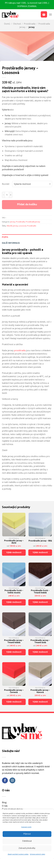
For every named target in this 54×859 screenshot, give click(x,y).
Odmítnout (27, 841)
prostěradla (20, 350)
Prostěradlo (31, 226)
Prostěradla (29, 23)
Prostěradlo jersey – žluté (13, 542)
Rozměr (6, 184)
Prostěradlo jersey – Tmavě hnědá (13, 641)
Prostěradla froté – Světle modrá (14, 591)
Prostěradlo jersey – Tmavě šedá (40, 641)
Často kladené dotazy (12, 809)
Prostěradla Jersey (33, 222)
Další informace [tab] (11, 243)
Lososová (22, 226)
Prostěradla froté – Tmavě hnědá (40, 591)
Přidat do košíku (27, 204)
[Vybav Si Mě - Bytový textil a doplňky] (10, 14)
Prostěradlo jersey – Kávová (40, 691)
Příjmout (27, 834)
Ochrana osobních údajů (37, 854)
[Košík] (44, 14)
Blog (4, 802)
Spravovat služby (26, 827)
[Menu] (50, 14)
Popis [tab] (5, 237)
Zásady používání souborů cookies (18, 854)
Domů (7, 23)
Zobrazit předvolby (27, 848)
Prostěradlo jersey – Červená (13, 691)
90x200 (9, 226)
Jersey (32, 27)
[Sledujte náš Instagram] (12, 780)
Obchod (17, 23)
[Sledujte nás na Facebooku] (5, 780)
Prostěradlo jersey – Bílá (40, 541)
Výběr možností (13, 552)
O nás (5, 805)
